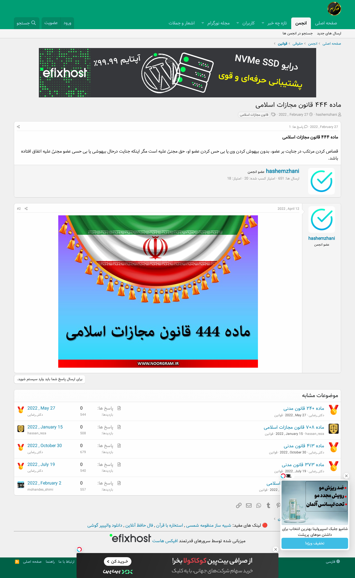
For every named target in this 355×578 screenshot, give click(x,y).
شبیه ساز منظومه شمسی (208, 525)
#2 (19, 208)
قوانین (278, 415)
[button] (263, 23)
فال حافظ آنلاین (138, 525)
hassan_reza (314, 433)
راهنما (50, 562)
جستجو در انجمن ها (298, 33)
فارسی (331, 562)
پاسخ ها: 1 (296, 127)
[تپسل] (79, 549)
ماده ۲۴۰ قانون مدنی (303, 408)
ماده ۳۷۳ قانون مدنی (303, 465)
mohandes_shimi (40, 489)
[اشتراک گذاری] (18, 126)
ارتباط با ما (66, 562)
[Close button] (346, 476)
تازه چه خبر (277, 23)
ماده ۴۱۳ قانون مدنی (304, 446)
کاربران (248, 23)
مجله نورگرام (218, 23)
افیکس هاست (164, 540)
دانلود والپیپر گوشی (104, 525)
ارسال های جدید (329, 33)
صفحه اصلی (326, 23)
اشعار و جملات (182, 23)
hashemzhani (326, 115)
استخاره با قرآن (169, 525)
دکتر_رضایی (316, 415)
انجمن (301, 23)
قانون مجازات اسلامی (254, 114)
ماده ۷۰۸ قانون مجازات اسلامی (294, 427)
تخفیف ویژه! (314, 543)
